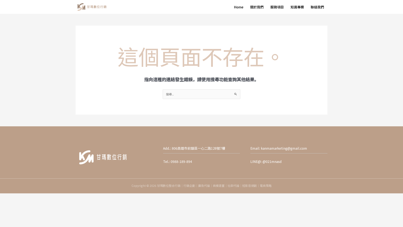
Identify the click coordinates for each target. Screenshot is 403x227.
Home (238, 6)
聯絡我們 (317, 6)
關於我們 (257, 6)
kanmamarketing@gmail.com (284, 148)
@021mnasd (272, 161)
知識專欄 (297, 6)
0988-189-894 (181, 161)
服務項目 (277, 6)
